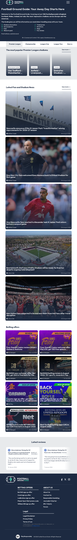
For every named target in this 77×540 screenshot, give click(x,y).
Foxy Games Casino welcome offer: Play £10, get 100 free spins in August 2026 (55, 348)
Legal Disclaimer (29, 516)
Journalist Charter (50, 501)
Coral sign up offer (24, 495)
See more (65, 50)
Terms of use (27, 522)
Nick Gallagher (11, 352)
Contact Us (47, 495)
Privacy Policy (28, 519)
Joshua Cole (11, 273)
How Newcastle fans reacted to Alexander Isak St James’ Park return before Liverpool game (36, 223)
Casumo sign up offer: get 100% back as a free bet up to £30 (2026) (21, 400)
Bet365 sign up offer (25, 492)
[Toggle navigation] (68, 2)
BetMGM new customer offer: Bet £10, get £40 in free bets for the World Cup (20, 374)
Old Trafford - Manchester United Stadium (16, 71)
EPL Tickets (47, 504)
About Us (46, 492)
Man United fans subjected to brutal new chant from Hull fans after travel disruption (38, 314)
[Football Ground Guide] (14, 2)
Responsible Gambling (51, 498)
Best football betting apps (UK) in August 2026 (54, 425)
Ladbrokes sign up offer (26, 498)
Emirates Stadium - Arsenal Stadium (62, 71)
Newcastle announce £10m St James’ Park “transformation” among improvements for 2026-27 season (35, 129)
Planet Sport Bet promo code (28, 501)
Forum (45, 507)
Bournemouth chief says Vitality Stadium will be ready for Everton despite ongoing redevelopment (35, 269)
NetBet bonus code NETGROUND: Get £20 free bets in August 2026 (21, 425)
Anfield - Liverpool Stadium (36, 71)
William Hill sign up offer (26, 504)
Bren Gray (10, 404)
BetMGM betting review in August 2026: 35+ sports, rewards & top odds (54, 374)
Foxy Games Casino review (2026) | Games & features (21, 348)
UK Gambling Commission (36, 525)
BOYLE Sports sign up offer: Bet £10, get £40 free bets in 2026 (54, 400)
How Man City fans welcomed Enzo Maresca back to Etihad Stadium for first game (37, 176)
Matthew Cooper (12, 133)
